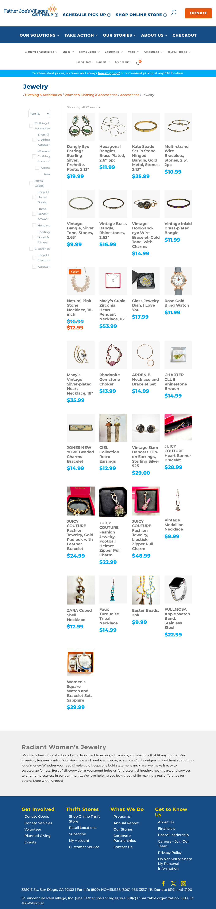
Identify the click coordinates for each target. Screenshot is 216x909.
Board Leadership (173, 835)
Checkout (185, 35)
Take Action (79, 35)
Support (101, 61)
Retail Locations (82, 828)
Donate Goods (36, 816)
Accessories (129, 95)
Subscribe (77, 834)
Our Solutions (38, 35)
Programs (122, 816)
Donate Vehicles (38, 823)
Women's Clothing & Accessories (91, 95)
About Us (152, 35)
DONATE (198, 13)
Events (30, 842)
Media (131, 51)
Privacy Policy (170, 853)
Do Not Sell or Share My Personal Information (175, 864)
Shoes (66, 51)
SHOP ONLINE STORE (139, 14)
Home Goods (87, 51)
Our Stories (117, 35)
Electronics (112, 51)
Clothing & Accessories (39, 51)
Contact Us (122, 847)
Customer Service (84, 847)
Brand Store (83, 61)
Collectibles (151, 51)
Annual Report (126, 823)
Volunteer (32, 829)
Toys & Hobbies (177, 51)
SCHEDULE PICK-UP (84, 14)
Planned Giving (37, 836)
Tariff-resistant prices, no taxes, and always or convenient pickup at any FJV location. (108, 73)
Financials (166, 829)
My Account (123, 61)
